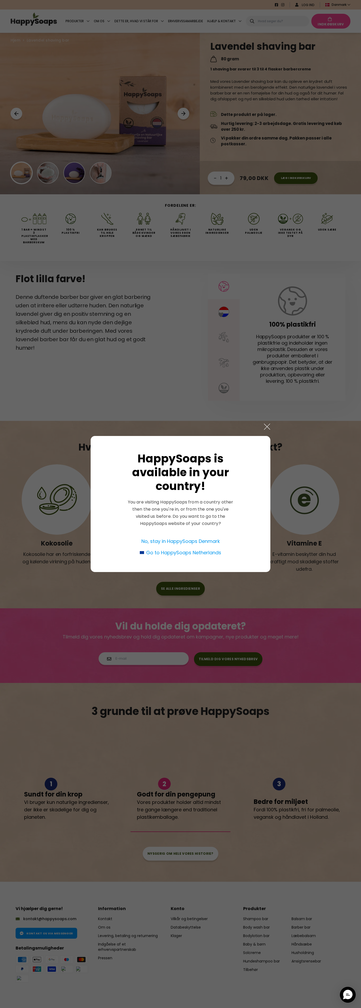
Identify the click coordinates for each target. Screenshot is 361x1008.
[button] (348, 995)
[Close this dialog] (267, 426)
